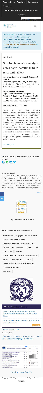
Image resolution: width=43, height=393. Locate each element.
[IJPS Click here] (21, 357)
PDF (12, 145)
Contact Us (7, 6)
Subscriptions (33, 2)
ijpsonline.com (20, 378)
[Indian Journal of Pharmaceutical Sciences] (9, 26)
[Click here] (21, 381)
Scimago (19, 251)
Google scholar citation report (10, 329)
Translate (34, 20)
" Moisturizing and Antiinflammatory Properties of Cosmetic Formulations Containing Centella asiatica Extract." (20, 313)
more (39, 192)
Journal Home (9, 2)
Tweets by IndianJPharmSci (21, 372)
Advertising (21, 2)
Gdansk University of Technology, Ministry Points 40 (20, 255)
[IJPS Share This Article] (3, 162)
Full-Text (6, 145)
